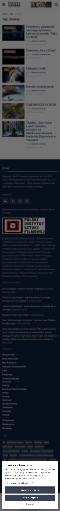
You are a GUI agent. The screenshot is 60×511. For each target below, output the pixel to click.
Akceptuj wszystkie (30, 490)
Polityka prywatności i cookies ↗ (19, 483)
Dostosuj (30, 504)
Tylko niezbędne (30, 497)
